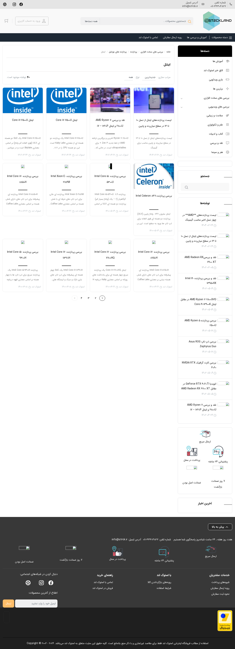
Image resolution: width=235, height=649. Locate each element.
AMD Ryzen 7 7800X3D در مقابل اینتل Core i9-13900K (198, 301)
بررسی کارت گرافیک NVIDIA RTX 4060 (199, 365)
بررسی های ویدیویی (218, 107)
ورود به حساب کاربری (29, 21)
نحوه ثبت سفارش (220, 594)
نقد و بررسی (216, 143)
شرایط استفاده (164, 588)
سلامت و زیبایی (215, 116)
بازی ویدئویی (216, 80)
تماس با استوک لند (103, 582)
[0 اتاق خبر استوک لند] (110, 166)
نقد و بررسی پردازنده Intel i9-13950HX (200, 280)
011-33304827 (218, 6)
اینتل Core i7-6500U (22, 120)
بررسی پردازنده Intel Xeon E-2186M (66, 179)
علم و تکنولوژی (215, 125)
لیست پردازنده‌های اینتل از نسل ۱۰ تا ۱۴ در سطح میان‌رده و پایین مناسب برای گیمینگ (198, 241)
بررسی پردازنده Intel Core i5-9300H (22, 255)
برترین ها (218, 89)
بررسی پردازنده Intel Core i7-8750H (153, 255)
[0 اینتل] (66, 166)
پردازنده (133, 52)
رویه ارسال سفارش (220, 588)
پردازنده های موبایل (118, 52)
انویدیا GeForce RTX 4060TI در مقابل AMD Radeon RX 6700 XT (198, 386)
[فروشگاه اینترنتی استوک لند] (216, 21)
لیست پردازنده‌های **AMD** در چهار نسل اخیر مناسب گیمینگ (199, 217)
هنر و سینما (217, 152)
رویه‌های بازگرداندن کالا (159, 582)
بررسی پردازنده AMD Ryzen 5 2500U (200, 323)
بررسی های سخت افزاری (216, 98)
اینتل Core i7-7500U (66, 120)
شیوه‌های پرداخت (220, 582)
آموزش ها (218, 61)
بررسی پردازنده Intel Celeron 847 (154, 196)
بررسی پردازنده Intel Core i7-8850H (22, 179)
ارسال (8, 604)
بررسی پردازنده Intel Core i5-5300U (110, 179)
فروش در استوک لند (102, 588)
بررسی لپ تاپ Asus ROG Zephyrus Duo (202, 344)
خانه (168, 52)
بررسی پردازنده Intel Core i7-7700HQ (110, 255)
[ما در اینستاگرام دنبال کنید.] (14, 4)
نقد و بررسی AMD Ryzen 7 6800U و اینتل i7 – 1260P (201, 407)
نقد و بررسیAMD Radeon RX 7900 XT (200, 259)
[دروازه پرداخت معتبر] (225, 620)
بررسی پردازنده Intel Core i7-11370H (66, 255)
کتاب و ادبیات (216, 134)
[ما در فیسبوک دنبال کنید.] (21, 4)
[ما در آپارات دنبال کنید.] (5, 4)
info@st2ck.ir (190, 6)
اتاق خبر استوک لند (213, 70)
